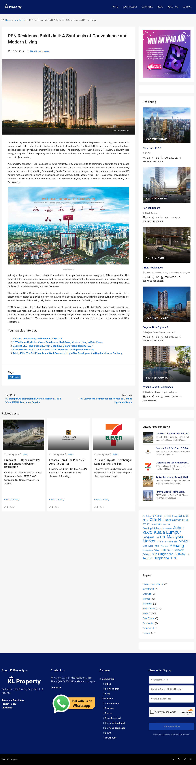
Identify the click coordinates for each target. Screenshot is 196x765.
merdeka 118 (171, 542)
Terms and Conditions (13, 700)
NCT (150, 546)
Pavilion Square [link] (151, 207)
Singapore (165, 554)
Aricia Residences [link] (153, 267)
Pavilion (164, 546)
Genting (166, 524)
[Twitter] (179, 759)
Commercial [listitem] (108, 679)
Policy (156, 550)
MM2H (184, 541)
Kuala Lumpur (167, 532)
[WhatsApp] (191, 759)
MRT (145, 546)
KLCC (147, 532)
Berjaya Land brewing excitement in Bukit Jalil (37, 338)
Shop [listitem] (107, 693)
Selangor (147, 554)
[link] (166, 125)
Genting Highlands (153, 528)
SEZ (154, 554)
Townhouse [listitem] (111, 738)
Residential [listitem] (107, 698)
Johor (178, 528)
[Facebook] (173, 759)
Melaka (160, 542)
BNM (156, 515)
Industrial (168, 528)
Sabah (170, 550)
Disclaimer (7, 707)
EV (148, 524)
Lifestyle (147, 593)
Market (149, 541)
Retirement (148, 628)
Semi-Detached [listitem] (113, 718)
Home (115, 7)
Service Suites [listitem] (112, 689)
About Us (173, 7)
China (145, 520)
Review (146, 633)
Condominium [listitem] (112, 703)
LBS (157, 537)
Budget (163, 516)
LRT (162, 537)
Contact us (56, 687)
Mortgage (147, 603)
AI (143, 516)
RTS (163, 549)
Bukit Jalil (14, 377)
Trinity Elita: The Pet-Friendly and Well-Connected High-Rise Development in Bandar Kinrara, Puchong (68, 353)
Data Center (173, 519)
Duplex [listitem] (108, 713)
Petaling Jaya (148, 550)
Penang (177, 545)
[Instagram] (185, 759)
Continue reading (11, 499)
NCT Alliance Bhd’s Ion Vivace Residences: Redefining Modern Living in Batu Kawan (58, 342)
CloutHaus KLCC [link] (152, 148)
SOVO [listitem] (108, 733)
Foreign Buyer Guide (153, 584)
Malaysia (175, 536)
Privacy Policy (9, 704)
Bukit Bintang (172, 516)
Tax (188, 554)
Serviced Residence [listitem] (115, 728)
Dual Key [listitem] (109, 708)
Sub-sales (147, 7)
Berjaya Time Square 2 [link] (155, 327)
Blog (160, 7)
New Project (130, 7)
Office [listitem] (108, 684)
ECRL (185, 520)
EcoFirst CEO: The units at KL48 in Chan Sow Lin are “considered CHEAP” (53, 346)
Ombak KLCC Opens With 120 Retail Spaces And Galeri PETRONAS (22, 463)
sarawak (179, 550)
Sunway (180, 554)
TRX (173, 558)
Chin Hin (157, 519)
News (46, 51)
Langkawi (148, 537)
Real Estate (148, 618)
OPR (157, 546)
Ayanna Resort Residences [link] (158, 387)
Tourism (148, 558)
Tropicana (162, 558)
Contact (187, 7)
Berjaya (148, 516)
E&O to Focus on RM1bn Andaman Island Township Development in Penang (53, 349)
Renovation (148, 623)
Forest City (156, 524)
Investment (148, 589)
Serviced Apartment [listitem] (115, 723)
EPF (144, 524)
